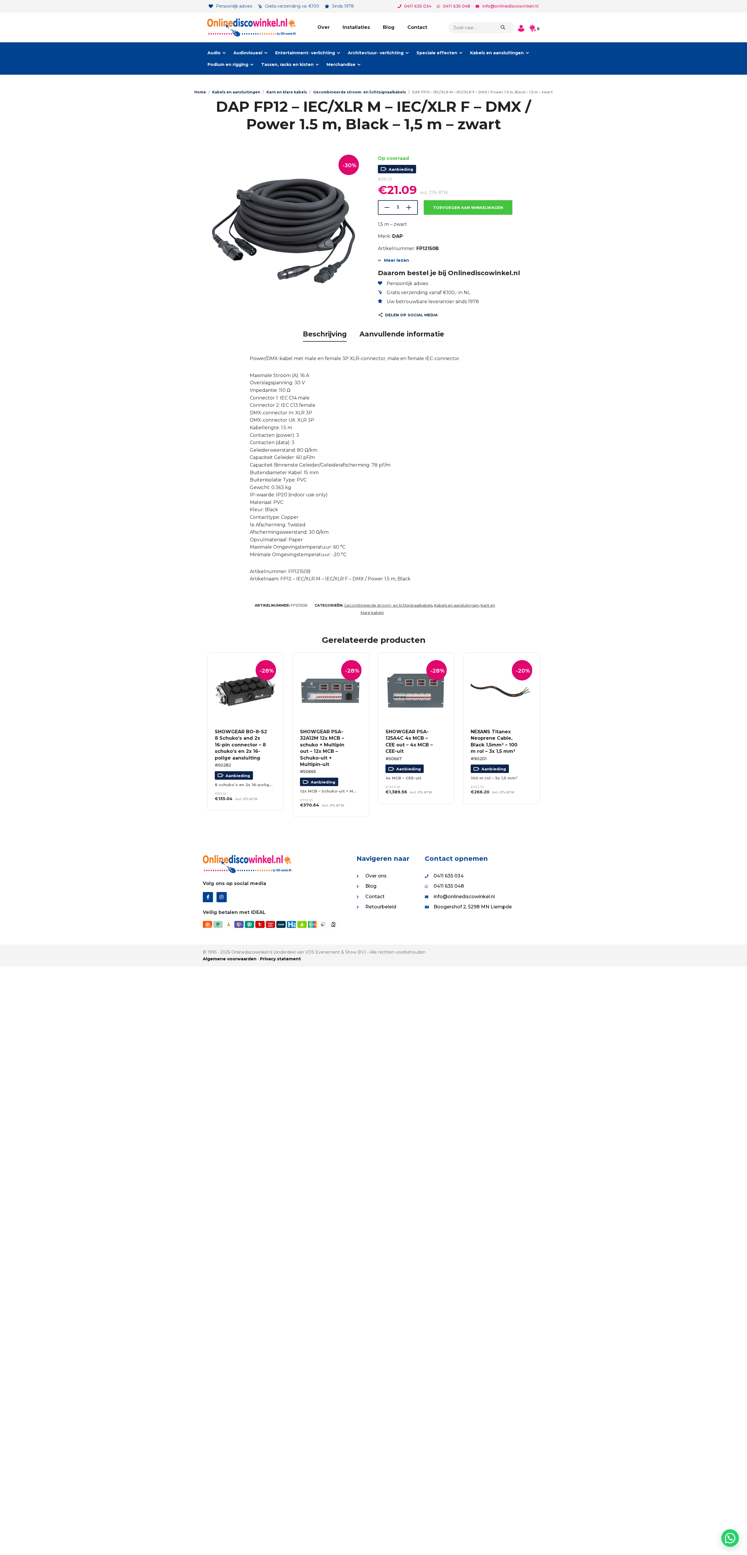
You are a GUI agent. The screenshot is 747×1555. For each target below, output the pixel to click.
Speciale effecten (436, 52)
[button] (730, 1538)
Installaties (356, 27)
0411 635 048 (456, 6)
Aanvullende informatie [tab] (401, 334)
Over (323, 27)
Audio (214, 52)
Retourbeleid (380, 907)
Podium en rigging (227, 64)
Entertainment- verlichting (305, 52)
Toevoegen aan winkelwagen (468, 207)
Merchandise (341, 64)
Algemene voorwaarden (229, 958)
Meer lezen (396, 260)
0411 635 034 (417, 6)
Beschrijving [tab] (325, 334)
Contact (417, 27)
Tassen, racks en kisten (287, 64)
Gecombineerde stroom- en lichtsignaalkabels (359, 92)
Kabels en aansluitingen (497, 52)
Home (200, 92)
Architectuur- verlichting (376, 52)
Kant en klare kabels (286, 92)
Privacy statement (280, 958)
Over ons (376, 876)
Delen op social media (411, 315)
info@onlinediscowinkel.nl (510, 6)
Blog (389, 27)
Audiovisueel (247, 52)
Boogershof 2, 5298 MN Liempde (473, 907)
